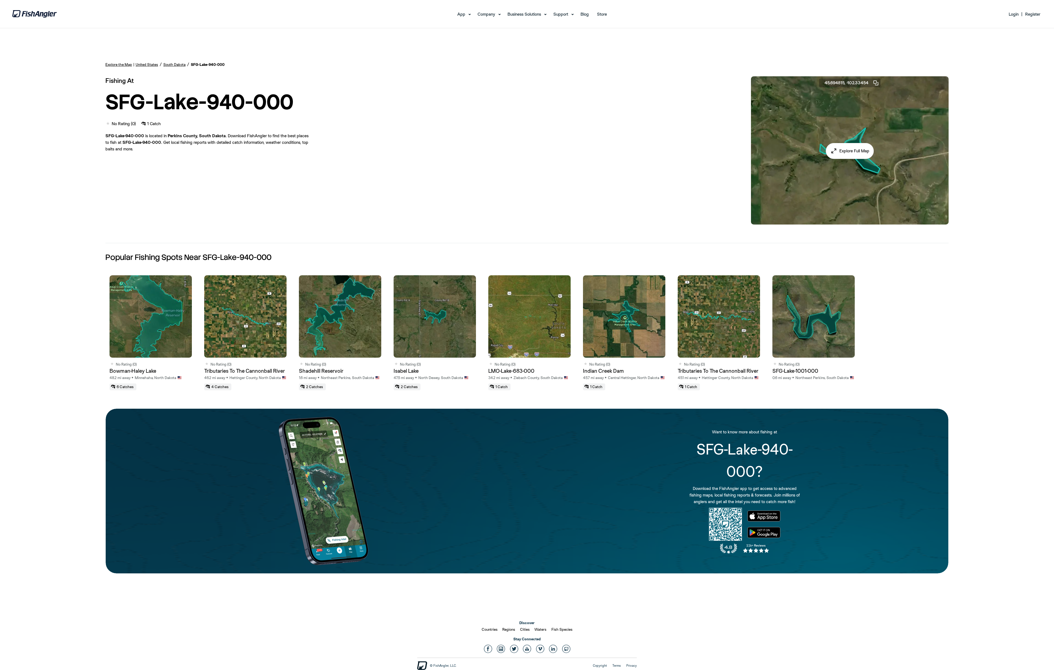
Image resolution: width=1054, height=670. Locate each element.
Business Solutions (524, 14)
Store (602, 14)
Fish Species (562, 629)
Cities (525, 629)
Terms (616, 665)
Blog (585, 14)
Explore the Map (118, 64)
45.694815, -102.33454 (846, 83)
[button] (850, 151)
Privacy (631, 665)
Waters (540, 629)
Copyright (600, 665)
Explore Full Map (854, 151)
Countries (490, 629)
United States (147, 64)
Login (1014, 14)
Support (560, 14)
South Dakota (174, 64)
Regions (508, 629)
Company (486, 14)
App (461, 14)
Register (1032, 14)
